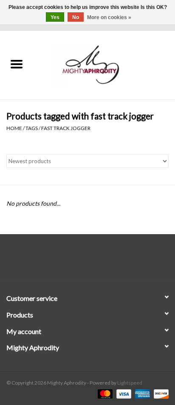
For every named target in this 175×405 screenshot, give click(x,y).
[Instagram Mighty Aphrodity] (110, 260)
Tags (31, 128)
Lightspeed (129, 383)
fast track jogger (65, 128)
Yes (55, 17)
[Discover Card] (160, 393)
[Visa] (122, 393)
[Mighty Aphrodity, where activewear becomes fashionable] (104, 64)
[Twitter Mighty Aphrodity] (80, 260)
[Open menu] (16, 63)
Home (14, 128)
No (75, 17)
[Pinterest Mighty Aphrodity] (95, 260)
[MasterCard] (104, 393)
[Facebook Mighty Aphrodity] (65, 260)
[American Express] (141, 393)
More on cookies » (109, 17)
